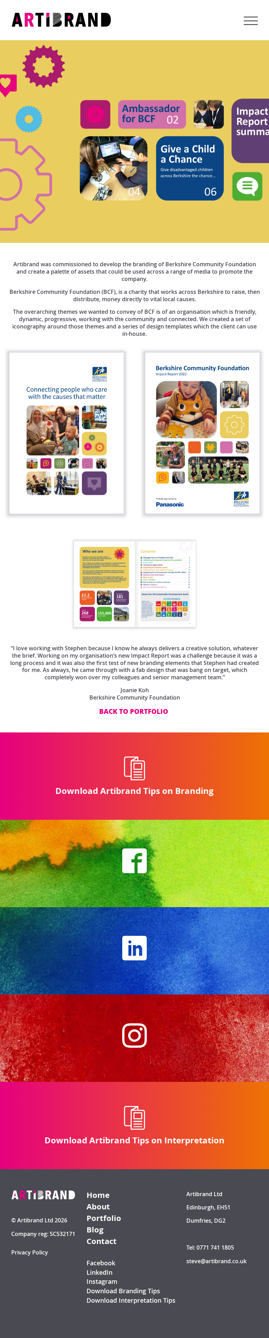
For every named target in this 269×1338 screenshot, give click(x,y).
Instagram (102, 1282)
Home (98, 1195)
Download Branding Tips (123, 1291)
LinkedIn (99, 1272)
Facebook (101, 1263)
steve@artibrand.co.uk (216, 1261)
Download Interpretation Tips (131, 1300)
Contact (102, 1241)
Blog (95, 1230)
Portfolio (104, 1218)
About (98, 1207)
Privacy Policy (29, 1252)
